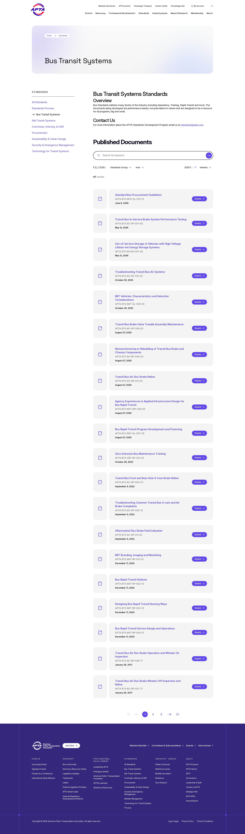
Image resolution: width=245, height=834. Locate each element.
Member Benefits (138, 745)
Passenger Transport (143, 6)
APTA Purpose (192, 764)
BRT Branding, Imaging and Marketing (138, 555)
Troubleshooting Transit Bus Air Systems (140, 271)
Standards (144, 13)
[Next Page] (169, 714)
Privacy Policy (188, 821)
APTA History (191, 769)
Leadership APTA (101, 767)
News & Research (179, 13)
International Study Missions (43, 778)
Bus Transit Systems (132, 769)
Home (49, 36)
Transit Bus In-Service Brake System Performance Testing (150, 219)
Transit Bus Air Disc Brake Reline (135, 376)
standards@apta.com (192, 125)
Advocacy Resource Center (74, 769)
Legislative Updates (71, 773)
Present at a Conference (42, 773)
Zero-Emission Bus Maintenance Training (140, 453)
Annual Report (192, 801)
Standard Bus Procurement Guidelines (138, 194)
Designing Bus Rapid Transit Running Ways (141, 604)
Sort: (189, 167)
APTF (188, 773)
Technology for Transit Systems (50, 151)
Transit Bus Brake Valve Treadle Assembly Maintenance (149, 324)
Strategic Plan (192, 792)
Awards (189, 745)
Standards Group (119, 167)
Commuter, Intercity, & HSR (48, 126)
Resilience (159, 778)
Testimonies (68, 778)
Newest (203, 167)
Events (88, 13)
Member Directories (107, 6)
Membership (197, 13)
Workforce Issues (162, 769)
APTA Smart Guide (70, 792)
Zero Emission (161, 783)
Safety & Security (162, 764)
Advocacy (100, 13)
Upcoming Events (39, 764)
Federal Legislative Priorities (74, 787)
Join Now (69, 745)
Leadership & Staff (193, 783)
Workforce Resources (103, 788)
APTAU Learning (100, 783)
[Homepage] (37, 9)
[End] (177, 714)
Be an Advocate (69, 764)
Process (127, 808)
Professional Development (122, 13)
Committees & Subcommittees (166, 745)
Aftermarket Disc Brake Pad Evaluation (138, 530)
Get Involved (204, 745)
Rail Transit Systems (43, 120)
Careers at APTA (193, 787)
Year (138, 167)
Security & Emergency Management (53, 145)
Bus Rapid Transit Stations (131, 579)
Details (197, 198)
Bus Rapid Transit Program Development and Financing (148, 429)
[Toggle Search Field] (212, 6)
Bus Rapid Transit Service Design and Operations (145, 628)
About (210, 13)
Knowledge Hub (178, 6)
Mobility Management (133, 799)
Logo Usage (173, 821)
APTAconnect (124, 6)
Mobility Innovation (163, 773)
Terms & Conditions (205, 821)
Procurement (39, 132)
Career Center (161, 6)
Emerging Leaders (101, 771)
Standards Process (43, 108)
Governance (191, 778)
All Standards (39, 102)
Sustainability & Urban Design (49, 139)
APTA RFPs (190, 796)
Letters (66, 783)
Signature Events (39, 769)
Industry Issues (159, 13)
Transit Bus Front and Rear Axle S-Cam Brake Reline (147, 478)
